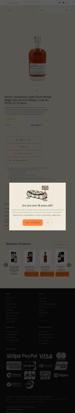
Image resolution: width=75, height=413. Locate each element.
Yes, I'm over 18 (33, 222)
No (48, 222)
